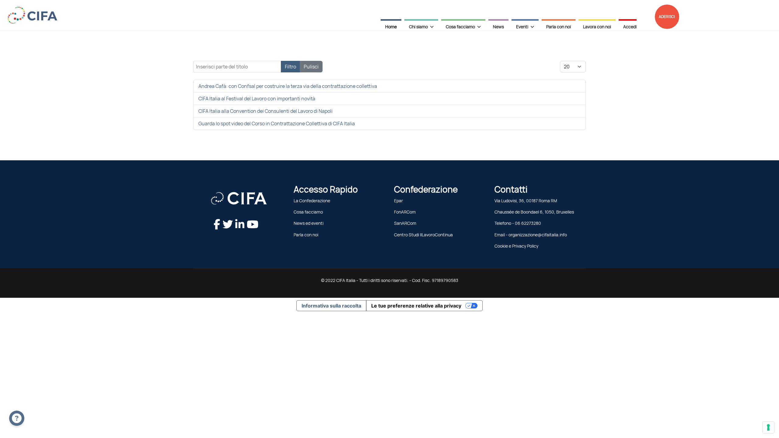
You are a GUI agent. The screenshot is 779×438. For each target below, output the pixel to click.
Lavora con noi (597, 27)
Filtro (290, 66)
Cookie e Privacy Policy (516, 246)
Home (391, 27)
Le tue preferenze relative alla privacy (416, 306)
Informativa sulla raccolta (331, 306)
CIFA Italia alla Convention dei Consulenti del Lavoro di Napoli (265, 111)
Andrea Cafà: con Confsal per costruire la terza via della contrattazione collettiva (287, 86)
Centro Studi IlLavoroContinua (423, 235)
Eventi (522, 27)
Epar (398, 201)
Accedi (630, 27)
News (498, 27)
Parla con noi (558, 27)
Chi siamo (418, 27)
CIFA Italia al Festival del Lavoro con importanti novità (256, 98)
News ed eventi (308, 223)
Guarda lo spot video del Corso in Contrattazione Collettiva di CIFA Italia (276, 123)
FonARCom (405, 212)
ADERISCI (667, 17)
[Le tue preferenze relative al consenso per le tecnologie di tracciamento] (768, 427)
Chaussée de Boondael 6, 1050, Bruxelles (534, 212)
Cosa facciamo (308, 212)
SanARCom (405, 223)
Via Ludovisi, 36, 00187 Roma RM (525, 201)
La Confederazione (312, 201)
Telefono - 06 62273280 (517, 223)
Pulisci (311, 66)
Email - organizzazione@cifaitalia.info (530, 235)
